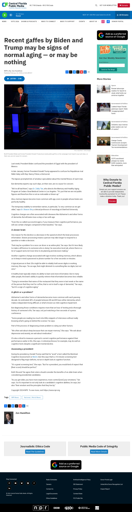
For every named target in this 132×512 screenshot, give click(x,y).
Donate (124, 5)
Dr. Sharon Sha (27, 209)
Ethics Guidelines (51, 498)
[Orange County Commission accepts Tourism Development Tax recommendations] (103, 141)
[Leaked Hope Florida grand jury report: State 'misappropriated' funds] (103, 107)
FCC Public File (78, 498)
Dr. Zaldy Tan (38, 189)
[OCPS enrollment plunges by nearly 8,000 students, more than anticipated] (103, 159)
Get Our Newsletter (108, 5)
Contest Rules (77, 493)
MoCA (35, 357)
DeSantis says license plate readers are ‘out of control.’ (119, 127)
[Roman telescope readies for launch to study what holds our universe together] (103, 89)
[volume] (11, 15)
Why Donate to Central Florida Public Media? (112, 183)
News (4, 21)
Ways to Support (67, 21)
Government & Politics (119, 104)
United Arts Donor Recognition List (112, 484)
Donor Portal (118, 21)
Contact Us (49, 489)
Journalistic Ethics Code (35, 446)
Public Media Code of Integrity (99, 446)
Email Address (104, 62)
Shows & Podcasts (29, 21)
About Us (93, 21)
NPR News (15, 397)
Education (114, 155)
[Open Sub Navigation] (8, 21)
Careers (48, 484)
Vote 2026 (15, 21)
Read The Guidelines (35, 451)
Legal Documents (52, 493)
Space (113, 85)
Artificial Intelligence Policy (82, 480)
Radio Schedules (51, 480)
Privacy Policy (77, 489)
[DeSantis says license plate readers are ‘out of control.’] (103, 125)
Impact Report (105, 489)
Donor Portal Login (107, 480)
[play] (4, 15)
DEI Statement (78, 484)
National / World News (32, 397)
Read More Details (99, 451)
